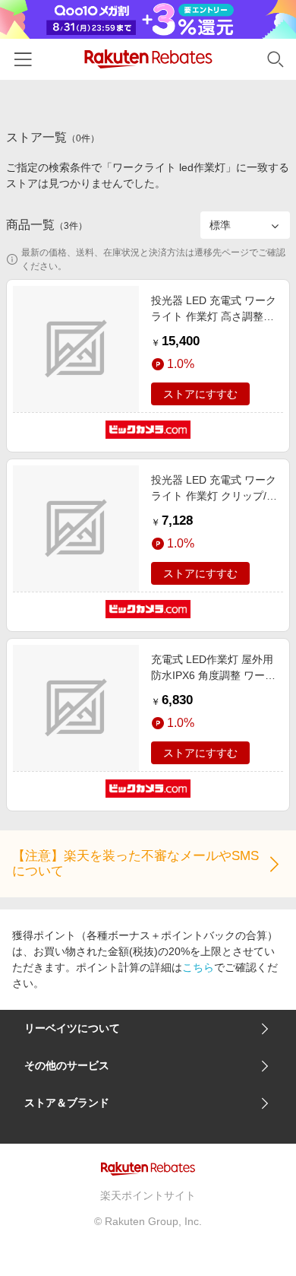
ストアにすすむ (200, 394)
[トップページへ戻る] (148, 58)
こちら (198, 967)
